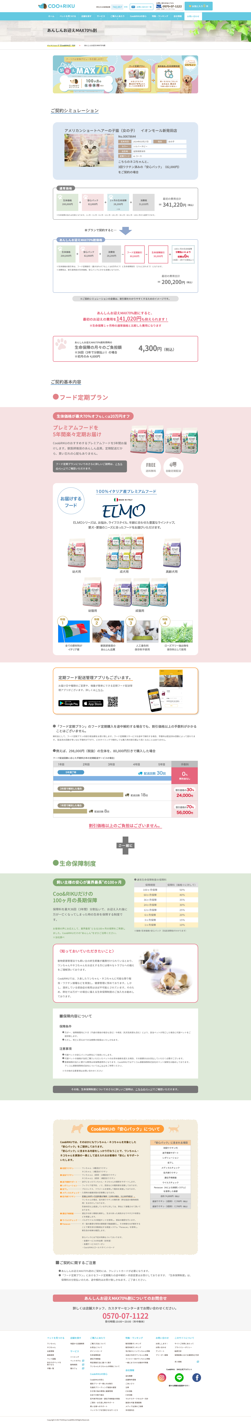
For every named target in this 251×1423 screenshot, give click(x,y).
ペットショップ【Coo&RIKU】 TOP (61, 45)
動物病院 (73, 1364)
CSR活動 (129, 1395)
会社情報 (178, 16)
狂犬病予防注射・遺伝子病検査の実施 (105, 1398)
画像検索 (50, 1355)
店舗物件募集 (131, 1379)
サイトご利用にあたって (184, 1343)
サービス (101, 16)
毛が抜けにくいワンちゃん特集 (138, 1351)
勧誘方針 (178, 1351)
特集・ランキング (160, 16)
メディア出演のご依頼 (134, 1406)
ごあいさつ (130, 1383)
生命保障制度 (95, 1355)
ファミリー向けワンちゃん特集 (138, 1359)
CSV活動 (129, 1391)
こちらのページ (144, 1089)
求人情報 (178, 1362)
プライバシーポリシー (183, 1347)
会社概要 (129, 1376)
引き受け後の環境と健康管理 (101, 1391)
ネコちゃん (51, 1347)
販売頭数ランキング (133, 1343)
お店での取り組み (97, 1395)
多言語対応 (130, 1410)
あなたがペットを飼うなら (54, 1363)
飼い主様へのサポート (98, 1406)
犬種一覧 (50, 1368)
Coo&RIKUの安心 (138, 16)
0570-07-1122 (172, 6)
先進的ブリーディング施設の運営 (103, 1387)
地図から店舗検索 (77, 1343)
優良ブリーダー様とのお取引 (101, 1383)
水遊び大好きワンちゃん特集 (137, 1355)
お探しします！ (162, 1343)
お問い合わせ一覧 (144, 7)
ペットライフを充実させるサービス (104, 1410)
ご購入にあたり (117, 16)
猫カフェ (73, 1368)
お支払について (96, 1347)
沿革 (127, 1387)
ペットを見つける (68, 16)
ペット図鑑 (51, 1359)
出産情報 (50, 1351)
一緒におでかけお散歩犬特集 (137, 1362)
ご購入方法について (98, 1343)
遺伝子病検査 (95, 1359)
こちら (99, 690)
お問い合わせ (193, 16)
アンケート (160, 1351)
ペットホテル (75, 1360)
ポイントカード (96, 1351)
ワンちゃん (51, 1343)
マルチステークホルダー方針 (137, 1398)
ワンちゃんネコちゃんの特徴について (105, 1366)
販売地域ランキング (133, 1347)
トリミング (74, 1357)
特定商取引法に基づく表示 (100, 1362)
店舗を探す (86, 16)
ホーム (51, 16)
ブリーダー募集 (162, 1355)
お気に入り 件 (200, 5)
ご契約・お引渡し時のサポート (102, 1402)
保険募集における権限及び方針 (187, 1355)
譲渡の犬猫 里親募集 (134, 1402)
